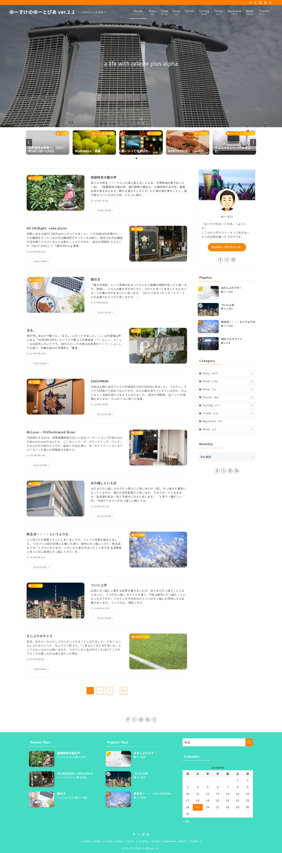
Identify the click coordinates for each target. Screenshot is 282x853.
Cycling (211, 405)
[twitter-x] (255, 3)
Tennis (211, 397)
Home (87, 841)
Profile (194, 841)
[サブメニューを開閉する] (252, 373)
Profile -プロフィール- (227, 247)
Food (210, 381)
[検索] (270, 3)
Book (210, 429)
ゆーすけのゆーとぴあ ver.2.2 (42, 12)
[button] (130, 158)
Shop (209, 389)
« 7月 (185, 821)
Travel (210, 413)
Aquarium (213, 421)
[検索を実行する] (249, 742)
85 (123, 691)
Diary (210, 373)
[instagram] (260, 3)
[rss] (265, 3)
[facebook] (250, 3)
